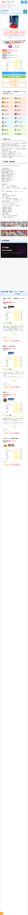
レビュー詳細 (8, 323)
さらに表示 (14, 334)
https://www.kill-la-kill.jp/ (13, 165)
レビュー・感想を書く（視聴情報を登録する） (14, 80)
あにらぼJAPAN (3, 7)
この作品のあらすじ (14, 73)
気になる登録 (14, 34)
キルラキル (8, 338)
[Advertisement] (14, 273)
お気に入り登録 (15, 31)
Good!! (6, 340)
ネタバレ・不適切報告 (14, 340)
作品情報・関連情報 (14, 76)
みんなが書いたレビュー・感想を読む (14, 85)
